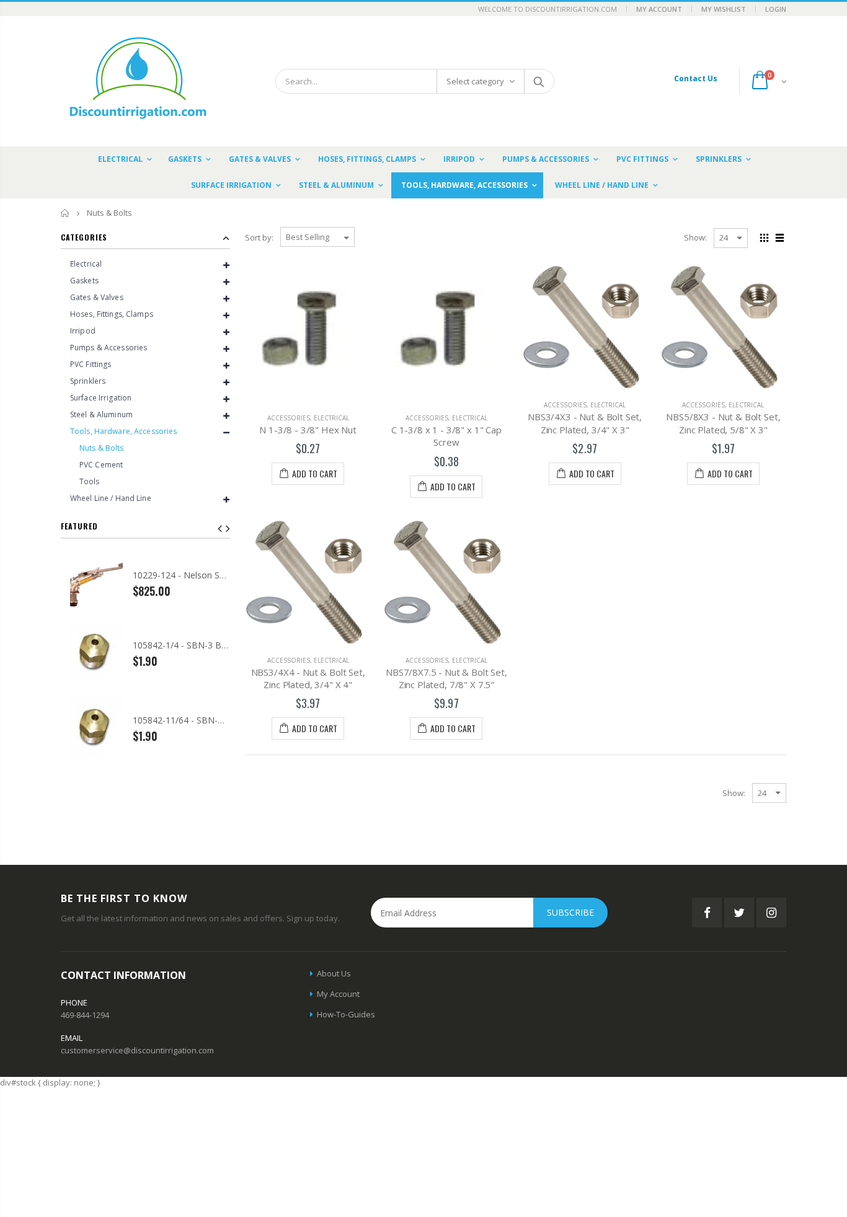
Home (65, 213)
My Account (659, 9)
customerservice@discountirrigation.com (137, 1050)
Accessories (288, 418)
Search (538, 81)
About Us (334, 973)
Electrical (331, 418)
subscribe (570, 912)
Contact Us (695, 78)
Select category (475, 81)
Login (775, 9)
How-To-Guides (346, 1014)
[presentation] (228, 528)
